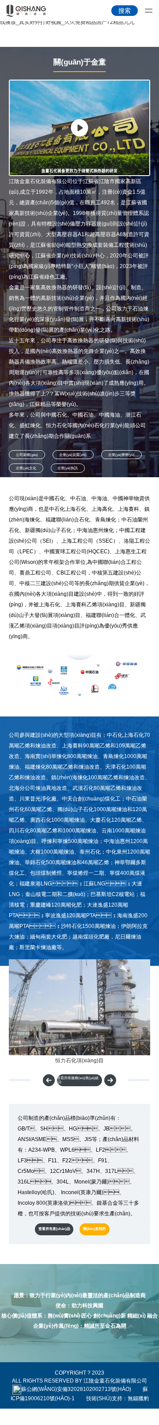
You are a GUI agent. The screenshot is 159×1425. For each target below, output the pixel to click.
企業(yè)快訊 (67, 468)
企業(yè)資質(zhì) (73, 455)
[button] (110, 1080)
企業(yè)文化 (26, 468)
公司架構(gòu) (27, 455)
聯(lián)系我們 (94, 1229)
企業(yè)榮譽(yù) (121, 455)
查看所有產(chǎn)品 (54, 1229)
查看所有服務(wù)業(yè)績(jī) (77, 1080)
